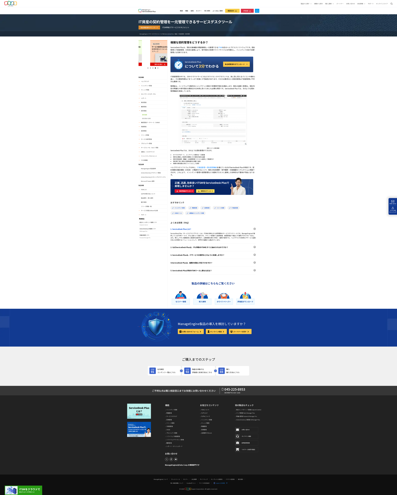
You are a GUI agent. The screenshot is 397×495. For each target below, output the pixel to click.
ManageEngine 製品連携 (148, 169)
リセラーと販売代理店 (248, 449)
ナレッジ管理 (205, 423)
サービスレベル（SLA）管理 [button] (149, 148)
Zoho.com (10, 3)
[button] (140, 411)
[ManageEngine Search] (391, 3)
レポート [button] (143, 98)
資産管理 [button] (143, 102)
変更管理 (206, 208)
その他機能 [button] (144, 160)
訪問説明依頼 (246, 443)
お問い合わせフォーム (190, 331)
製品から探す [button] (305, 4)
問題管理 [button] (143, 127)
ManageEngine (144, 34)
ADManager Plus (143, 231)
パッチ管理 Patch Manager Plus (245, 413)
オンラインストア (382, 4)
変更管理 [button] (143, 131)
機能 (186, 11)
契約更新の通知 (146, 118)
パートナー (340, 4)
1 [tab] (148, 68)
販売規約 (240, 479)
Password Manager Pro (145, 237)
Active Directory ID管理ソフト (148, 229)
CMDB (168, 430)
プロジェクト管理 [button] (146, 143)
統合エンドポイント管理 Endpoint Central (248, 410)
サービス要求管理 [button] (146, 139)
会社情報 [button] (360, 4)
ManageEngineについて (161, 479)
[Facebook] (171, 459)
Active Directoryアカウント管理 (151, 173)
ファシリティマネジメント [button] (149, 156)
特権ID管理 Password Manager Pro (246, 416)
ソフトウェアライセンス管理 (175, 440)
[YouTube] (175, 459)
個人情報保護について (176, 483)
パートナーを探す (240, 331)
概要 (181, 11)
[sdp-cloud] (23, 490)
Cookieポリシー (191, 483)
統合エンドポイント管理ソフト (148, 222)
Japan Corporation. (198, 489)
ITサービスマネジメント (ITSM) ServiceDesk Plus (161, 34)
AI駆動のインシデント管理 (196, 213)
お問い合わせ (350, 4)
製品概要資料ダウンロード (149, 27)
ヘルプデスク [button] (145, 81)
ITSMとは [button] (143, 189)
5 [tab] (158, 68)
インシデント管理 (180, 208)
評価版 (245, 11)
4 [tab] (155, 68)
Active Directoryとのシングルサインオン (153, 177)
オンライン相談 (216, 331)
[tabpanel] (153, 53)
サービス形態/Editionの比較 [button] (149, 210)
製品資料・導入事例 (147, 198)
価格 (192, 11)
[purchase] (232, 371)
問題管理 (194, 208)
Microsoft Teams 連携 (147, 181)
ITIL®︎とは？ (204, 413)
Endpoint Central (144, 225)
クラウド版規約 (230, 479)
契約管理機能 (212, 167)
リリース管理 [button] (145, 135)
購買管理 (169, 443)
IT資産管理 (181, 34)
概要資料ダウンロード (207, 191)
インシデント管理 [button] (146, 86)
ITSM (220, 47)
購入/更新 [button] (328, 4)
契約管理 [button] (143, 111)
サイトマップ (204, 479)
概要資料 (231, 11)
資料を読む (151, 64)
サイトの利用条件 (204, 483)
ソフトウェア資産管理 (173, 436)
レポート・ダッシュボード (174, 446)
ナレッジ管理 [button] (145, 90)
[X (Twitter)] (166, 459)
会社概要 (194, 479)
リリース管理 (220, 208)
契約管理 (187, 34)
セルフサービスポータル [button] (148, 94)
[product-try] (198, 371)
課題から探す (318, 4)
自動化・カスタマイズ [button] (147, 152)
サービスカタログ (171, 416)
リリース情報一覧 (146, 206)
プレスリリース (175, 479)
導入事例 (207, 11)
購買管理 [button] (143, 107)
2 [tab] (150, 68)
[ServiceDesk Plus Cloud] (257, 11)
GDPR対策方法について (148, 194)
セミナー (199, 11)
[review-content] (164, 371)
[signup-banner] (140, 429)
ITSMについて (205, 410)
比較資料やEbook (206, 433)
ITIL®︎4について (205, 416)
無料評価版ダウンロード (186, 191)
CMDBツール (178, 213)
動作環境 (143, 202)
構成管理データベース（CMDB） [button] (151, 122)
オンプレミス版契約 (217, 479)
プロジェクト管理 (171, 433)
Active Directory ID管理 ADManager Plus (248, 420)
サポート (371, 4)
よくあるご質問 (218, 11)
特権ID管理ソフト (144, 235)
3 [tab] (153, 68)
